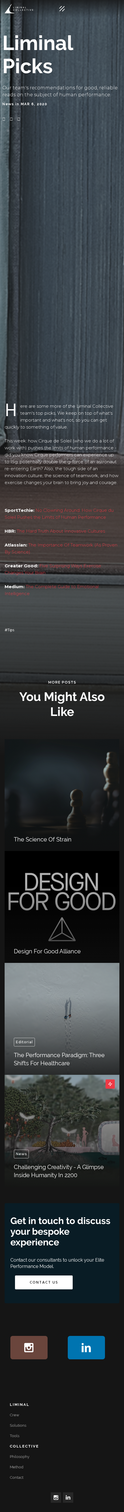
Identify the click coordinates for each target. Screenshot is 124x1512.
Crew (14, 1415)
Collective (24, 1446)
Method (16, 1467)
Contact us (44, 1282)
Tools (14, 1436)
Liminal (19, 1404)
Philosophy (19, 1456)
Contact (16, 1477)
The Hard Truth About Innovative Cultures (61, 531)
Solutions (18, 1425)
